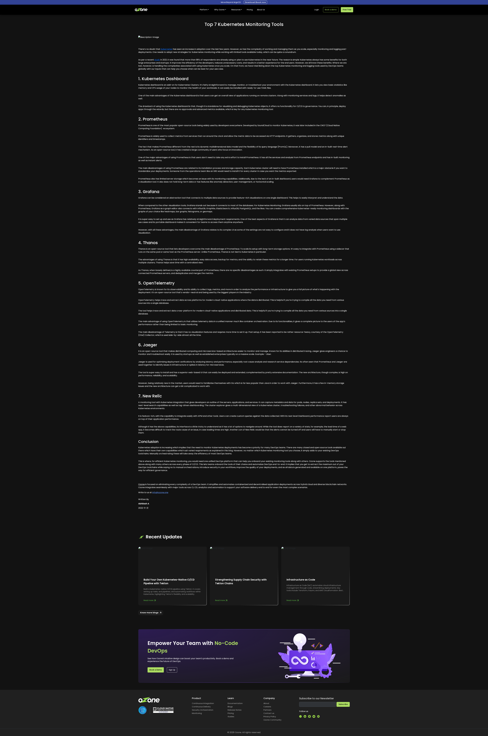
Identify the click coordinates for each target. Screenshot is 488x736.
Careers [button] (267, 706)
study (157, 59)
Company (269, 698)
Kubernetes (166, 49)
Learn (231, 698)
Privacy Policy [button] (269, 716)
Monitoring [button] (197, 713)
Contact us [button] (268, 713)
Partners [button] (267, 710)
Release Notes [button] (234, 710)
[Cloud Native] (163, 709)
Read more (148, 600)
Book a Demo (155, 670)
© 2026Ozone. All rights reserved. (244, 732)
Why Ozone (219, 9)
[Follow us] (300, 716)
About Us (261, 9)
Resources (236, 9)
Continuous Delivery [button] (201, 706)
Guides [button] (231, 716)
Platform (204, 9)
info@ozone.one (160, 492)
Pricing (250, 9)
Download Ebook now (255, 2)
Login (316, 9)
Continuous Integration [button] (203, 703)
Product (196, 698)
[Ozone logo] (149, 699)
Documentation (235, 703)
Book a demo (331, 9)
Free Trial (347, 9)
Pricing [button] (231, 713)
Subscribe (343, 704)
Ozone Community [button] (272, 719)
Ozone (141, 484)
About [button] (266, 703)
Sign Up (172, 670)
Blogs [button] (230, 706)
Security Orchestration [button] (202, 710)
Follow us (303, 711)
